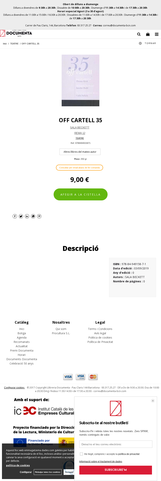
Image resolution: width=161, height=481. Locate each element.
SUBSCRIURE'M (116, 470)
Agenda (22, 337)
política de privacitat (128, 454)
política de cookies (18, 465)
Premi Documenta (21, 350)
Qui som (61, 329)
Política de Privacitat (100, 342)
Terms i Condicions (100, 329)
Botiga (21, 333)
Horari (22, 355)
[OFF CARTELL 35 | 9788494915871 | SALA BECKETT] (80, 80)
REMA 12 (79, 133)
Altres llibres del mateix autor (80, 151)
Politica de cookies (100, 337)
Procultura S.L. (61, 333)
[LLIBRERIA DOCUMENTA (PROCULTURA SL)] (16, 34)
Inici (21, 329)
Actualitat (22, 346)
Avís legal (100, 333)
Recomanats (22, 342)
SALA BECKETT (79, 127)
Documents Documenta (21, 359)
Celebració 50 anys (22, 363)
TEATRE (80, 138)
